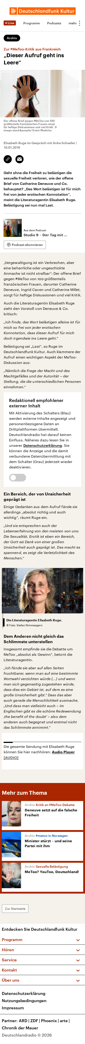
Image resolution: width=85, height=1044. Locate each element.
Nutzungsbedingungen (24, 1000)
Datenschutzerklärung (42, 445)
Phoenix (50, 1020)
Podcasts (54, 23)
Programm (31, 23)
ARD (24, 1020)
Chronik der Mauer (20, 1027)
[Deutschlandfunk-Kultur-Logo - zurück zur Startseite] (43, 11)
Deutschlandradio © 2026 (27, 1035)
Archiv (12, 38)
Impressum (13, 1007)
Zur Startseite (15, 908)
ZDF (35, 1020)
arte (65, 1020)
